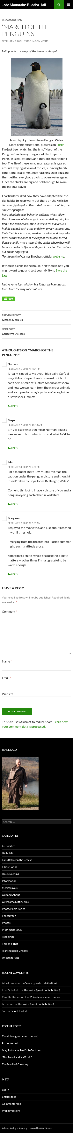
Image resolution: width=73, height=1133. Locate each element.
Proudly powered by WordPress (35, 1128)
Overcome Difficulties (15, 901)
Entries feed (9, 1096)
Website (7, 694)
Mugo (28, 41)
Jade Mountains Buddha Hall (24, 5)
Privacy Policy (9, 1128)
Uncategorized (10, 957)
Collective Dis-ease (13, 331)
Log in (5, 1089)
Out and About (11, 894)
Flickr (60, 144)
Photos (6, 922)
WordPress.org (11, 1110)
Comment (9, 611)
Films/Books (9, 866)
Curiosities (8, 846)
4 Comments (40, 41)
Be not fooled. (19, 1011)
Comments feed (11, 1103)
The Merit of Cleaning (15, 1064)
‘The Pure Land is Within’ (17, 1057)
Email (6, 677)
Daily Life (7, 853)
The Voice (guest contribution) (38, 983)
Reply (14, 406)
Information (9, 880)
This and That (10, 943)
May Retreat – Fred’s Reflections (21, 1050)
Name (7, 661)
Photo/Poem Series (13, 908)
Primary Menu (68, 4)
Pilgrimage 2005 (12, 929)
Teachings (8, 936)
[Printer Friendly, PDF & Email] (8, 298)
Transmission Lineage (15, 950)
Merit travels (10, 887)
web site (58, 256)
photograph (9, 915)
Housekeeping (10, 873)
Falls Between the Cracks (17, 859)
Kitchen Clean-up (12, 317)
